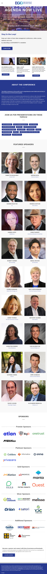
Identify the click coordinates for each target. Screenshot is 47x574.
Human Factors (6, 134)
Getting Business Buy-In (8, 126)
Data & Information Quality (20, 124)
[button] (1, 18)
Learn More (5, 74)
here (13, 71)
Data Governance (7, 124)
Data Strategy (33, 124)
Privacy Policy (20, 568)
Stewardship (30, 129)
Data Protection (17, 134)
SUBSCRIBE (7, 48)
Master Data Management (9, 129)
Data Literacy (21, 129)
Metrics (38, 129)
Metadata (19, 126)
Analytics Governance (29, 126)
